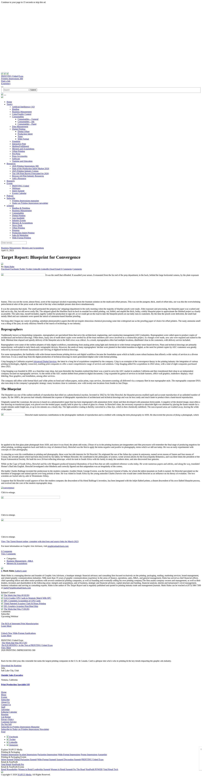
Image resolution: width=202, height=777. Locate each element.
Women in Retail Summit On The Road (68, 769)
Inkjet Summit (18, 191)
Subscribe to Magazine (20, 727)
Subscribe (11, 198)
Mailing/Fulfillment (20, 146)
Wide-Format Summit (46, 759)
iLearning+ (6, 83)
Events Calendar (19, 193)
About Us (5, 702)
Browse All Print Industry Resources (28, 176)
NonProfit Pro (18, 764)
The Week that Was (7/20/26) (16, 609)
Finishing (16, 141)
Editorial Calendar (9, 712)
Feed (3, 732)
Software (16, 158)
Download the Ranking (11, 665)
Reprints (4, 714)
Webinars (16, 188)
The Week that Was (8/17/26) (14, 643)
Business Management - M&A (20, 561)
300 (12, 78)
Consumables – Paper (27, 124)
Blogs (3, 695)
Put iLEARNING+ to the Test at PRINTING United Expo (27, 645)
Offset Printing (18, 151)
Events (10, 183)
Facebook (13, 737)
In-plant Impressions (28, 754)
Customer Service (8, 722)
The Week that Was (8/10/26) (16, 595)
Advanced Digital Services (44, 361)
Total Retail (6, 764)
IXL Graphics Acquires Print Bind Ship (21, 606)
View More (6, 648)
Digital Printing (18, 129)
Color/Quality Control (21, 114)
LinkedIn (13, 742)
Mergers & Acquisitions (22, 223)
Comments (77, 269)
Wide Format (23, 139)
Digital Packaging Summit (25, 759)
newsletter (30, 203)
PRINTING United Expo (12, 76)
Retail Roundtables (9, 769)
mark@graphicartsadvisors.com (17, 588)
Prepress (15, 230)
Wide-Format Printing (21, 238)
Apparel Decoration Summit (68, 759)
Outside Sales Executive (12, 675)
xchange (10, 205)
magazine (25, 201)
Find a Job (5, 81)
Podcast (10, 196)
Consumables (18, 116)
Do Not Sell (6, 724)
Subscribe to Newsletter (25, 729)
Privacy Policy (7, 719)
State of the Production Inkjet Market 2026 (30, 168)
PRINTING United (20, 186)
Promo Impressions (89, 754)
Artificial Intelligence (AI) (23, 107)
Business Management (22, 112)
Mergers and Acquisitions (23, 149)
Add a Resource (19, 178)
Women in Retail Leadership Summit (34, 769)
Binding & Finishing (21, 208)
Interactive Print (19, 144)
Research (11, 181)
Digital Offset (23, 131)
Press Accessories (19, 156)
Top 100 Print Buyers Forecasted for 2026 (30, 173)
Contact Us (6, 704)
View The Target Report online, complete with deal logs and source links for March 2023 (39, 541)
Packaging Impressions (47, 754)
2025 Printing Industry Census (25, 171)
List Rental (6, 717)
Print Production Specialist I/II (15, 684)
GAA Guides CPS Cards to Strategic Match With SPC (27, 598)
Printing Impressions (10, 754)
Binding (15, 109)
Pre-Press (16, 154)
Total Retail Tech (110, 769)
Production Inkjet (25, 134)
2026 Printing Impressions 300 (25, 166)
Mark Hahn (9, 266)
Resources (11, 163)
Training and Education (22, 161)
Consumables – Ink (26, 121)
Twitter (12, 739)
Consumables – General (28, 119)
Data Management (20, 126)
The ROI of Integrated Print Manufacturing (19, 623)
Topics (9, 104)
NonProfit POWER (94, 769)
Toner (20, 136)
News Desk (17, 225)
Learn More (6, 626)
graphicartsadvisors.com (58, 546)
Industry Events (19, 220)
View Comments (8, 554)
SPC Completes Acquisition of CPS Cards (22, 601)
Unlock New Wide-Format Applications (18, 633)
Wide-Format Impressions (69, 754)
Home (9, 102)
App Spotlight (18, 218)
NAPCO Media (24, 774)
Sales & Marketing (20, 235)
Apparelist (102, 754)
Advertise (5, 709)
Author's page (21, 571)
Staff (3, 707)
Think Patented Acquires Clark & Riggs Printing (25, 603)
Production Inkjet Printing (23, 233)
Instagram (13, 745)
